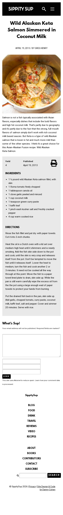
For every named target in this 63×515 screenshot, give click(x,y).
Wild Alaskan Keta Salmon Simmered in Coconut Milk (31, 30)
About (31, 448)
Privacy (32, 486)
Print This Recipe (54, 163)
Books (31, 453)
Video (31, 431)
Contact (31, 464)
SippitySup (20, 9)
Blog (31, 405)
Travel (31, 421)
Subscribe (31, 469)
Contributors (31, 458)
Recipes (31, 436)
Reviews (31, 426)
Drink (31, 416)
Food (31, 410)
